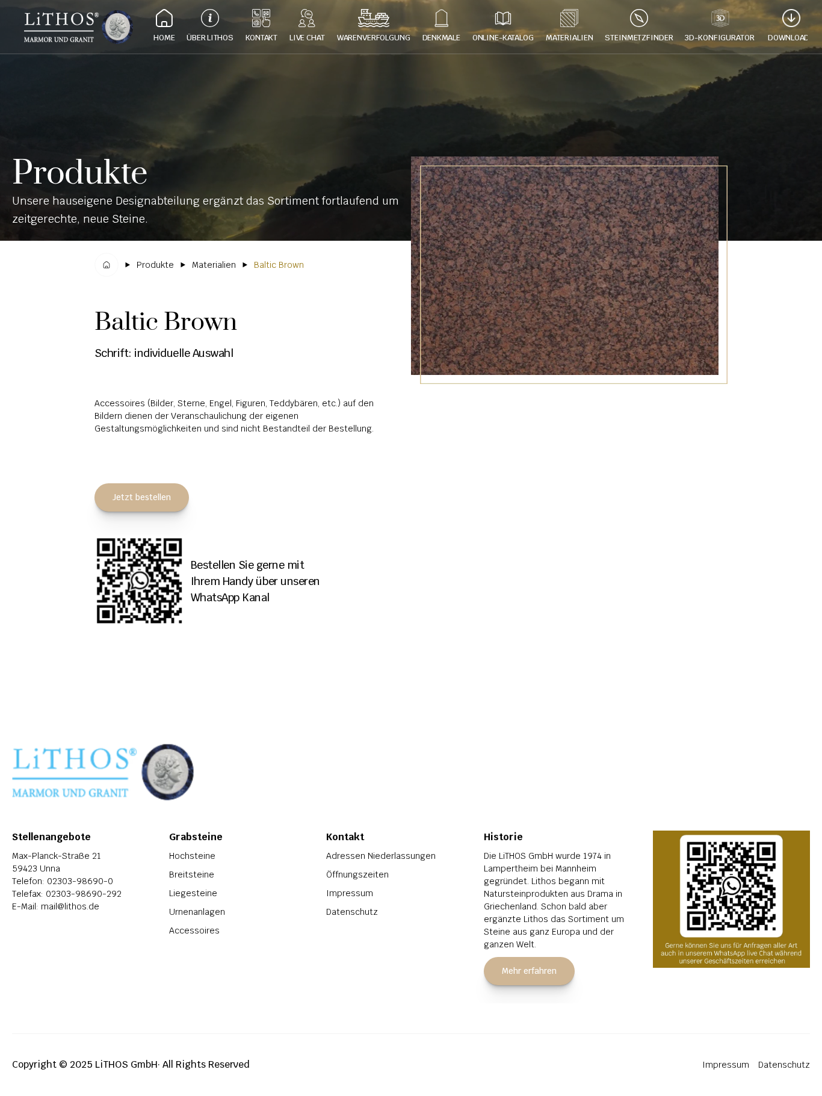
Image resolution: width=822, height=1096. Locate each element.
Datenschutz (352, 911)
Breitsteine (191, 874)
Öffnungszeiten (357, 874)
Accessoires (194, 930)
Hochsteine (192, 855)
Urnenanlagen (197, 911)
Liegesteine (193, 893)
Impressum (349, 893)
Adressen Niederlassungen (381, 855)
